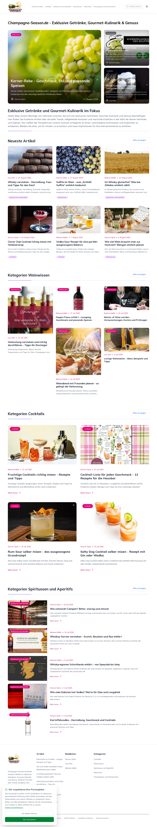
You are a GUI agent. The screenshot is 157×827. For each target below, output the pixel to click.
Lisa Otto (11, 178)
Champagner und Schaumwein (104, 6)
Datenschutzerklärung (14, 807)
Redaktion (70, 753)
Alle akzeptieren (29, 819)
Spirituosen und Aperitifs (62, 6)
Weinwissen (77, 6)
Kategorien (100, 753)
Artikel (40, 753)
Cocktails (48, 6)
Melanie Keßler (110, 178)
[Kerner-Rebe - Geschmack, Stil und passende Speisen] (54, 67)
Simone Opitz (61, 178)
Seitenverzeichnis (102, 818)
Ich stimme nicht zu (29, 813)
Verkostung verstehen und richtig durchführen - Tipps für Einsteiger (50, 784)
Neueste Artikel (37, 6)
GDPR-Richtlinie (69, 818)
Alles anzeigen (139, 140)
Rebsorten (88, 6)
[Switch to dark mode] (147, 6)
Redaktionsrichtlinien (85, 818)
